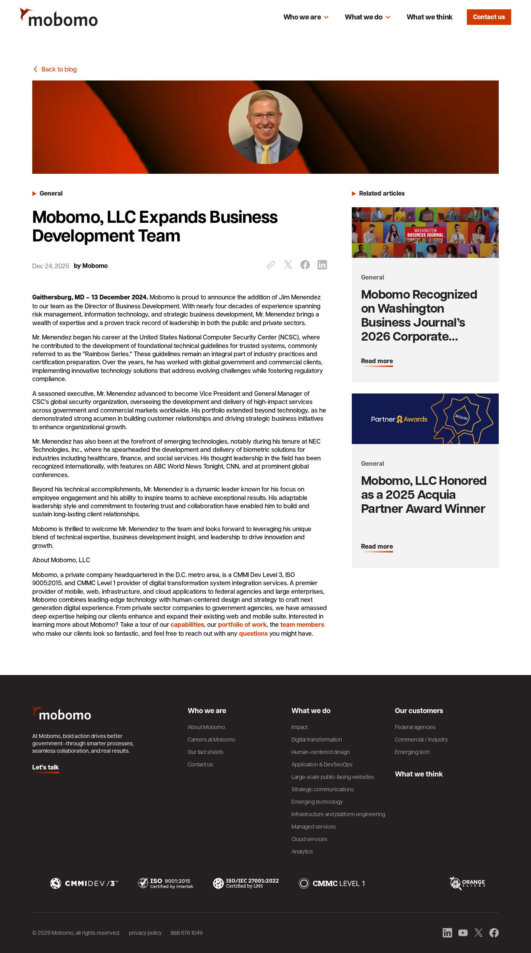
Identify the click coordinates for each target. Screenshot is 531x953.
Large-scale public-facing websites (333, 776)
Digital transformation (317, 739)
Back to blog (59, 69)
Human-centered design (321, 751)
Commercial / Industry (421, 739)
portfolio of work (242, 624)
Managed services (314, 826)
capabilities (187, 624)
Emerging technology (317, 801)
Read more (377, 361)
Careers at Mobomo (211, 739)
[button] (306, 17)
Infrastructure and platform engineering (338, 813)
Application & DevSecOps (322, 764)
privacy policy (145, 932)
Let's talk (45, 767)
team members (302, 624)
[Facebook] (305, 264)
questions (253, 633)
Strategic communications (323, 788)
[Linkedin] (322, 264)
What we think (430, 17)
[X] (288, 264)
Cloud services (309, 838)
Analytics (302, 851)
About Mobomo (206, 726)
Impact (299, 726)
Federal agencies (415, 726)
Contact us (489, 16)
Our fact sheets (206, 751)
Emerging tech (412, 751)
